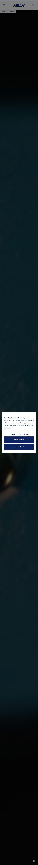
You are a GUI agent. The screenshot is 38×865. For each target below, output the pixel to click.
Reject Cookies (19, 439)
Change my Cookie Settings (19, 434)
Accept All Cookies (19, 447)
